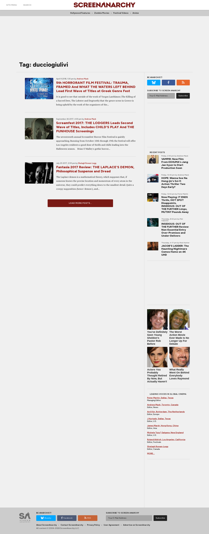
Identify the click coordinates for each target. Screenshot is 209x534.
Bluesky (48, 518)
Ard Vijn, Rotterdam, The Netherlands (166, 412)
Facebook (68, 518)
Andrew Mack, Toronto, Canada (162, 405)
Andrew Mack (82, 79)
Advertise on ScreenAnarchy (136, 525)
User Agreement (111, 525)
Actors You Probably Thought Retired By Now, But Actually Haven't (157, 375)
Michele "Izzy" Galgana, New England (165, 432)
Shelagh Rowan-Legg (87, 163)
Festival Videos (120, 13)
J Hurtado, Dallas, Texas (159, 418)
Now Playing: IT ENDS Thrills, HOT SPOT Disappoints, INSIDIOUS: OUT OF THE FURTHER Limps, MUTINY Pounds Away (175, 205)
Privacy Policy (93, 525)
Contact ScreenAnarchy (72, 525)
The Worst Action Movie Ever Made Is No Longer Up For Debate (179, 338)
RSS (89, 518)
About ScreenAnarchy (46, 525)
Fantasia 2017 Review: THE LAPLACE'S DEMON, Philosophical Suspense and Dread (95, 169)
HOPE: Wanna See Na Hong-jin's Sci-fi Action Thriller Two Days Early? (174, 182)
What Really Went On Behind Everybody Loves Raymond (179, 374)
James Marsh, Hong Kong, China (162, 425)
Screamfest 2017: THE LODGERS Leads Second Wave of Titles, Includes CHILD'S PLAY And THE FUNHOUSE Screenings (95, 127)
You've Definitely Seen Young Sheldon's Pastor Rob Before (157, 338)
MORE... (151, 453)
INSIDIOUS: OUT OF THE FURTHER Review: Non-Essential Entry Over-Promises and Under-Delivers (175, 229)
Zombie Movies (101, 13)
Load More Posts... (80, 203)
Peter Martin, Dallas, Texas (160, 398)
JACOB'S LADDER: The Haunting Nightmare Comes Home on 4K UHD (175, 250)
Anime (136, 13)
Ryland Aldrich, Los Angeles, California (166, 439)
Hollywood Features (80, 13)
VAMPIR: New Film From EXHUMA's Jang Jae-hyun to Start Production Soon (174, 163)
